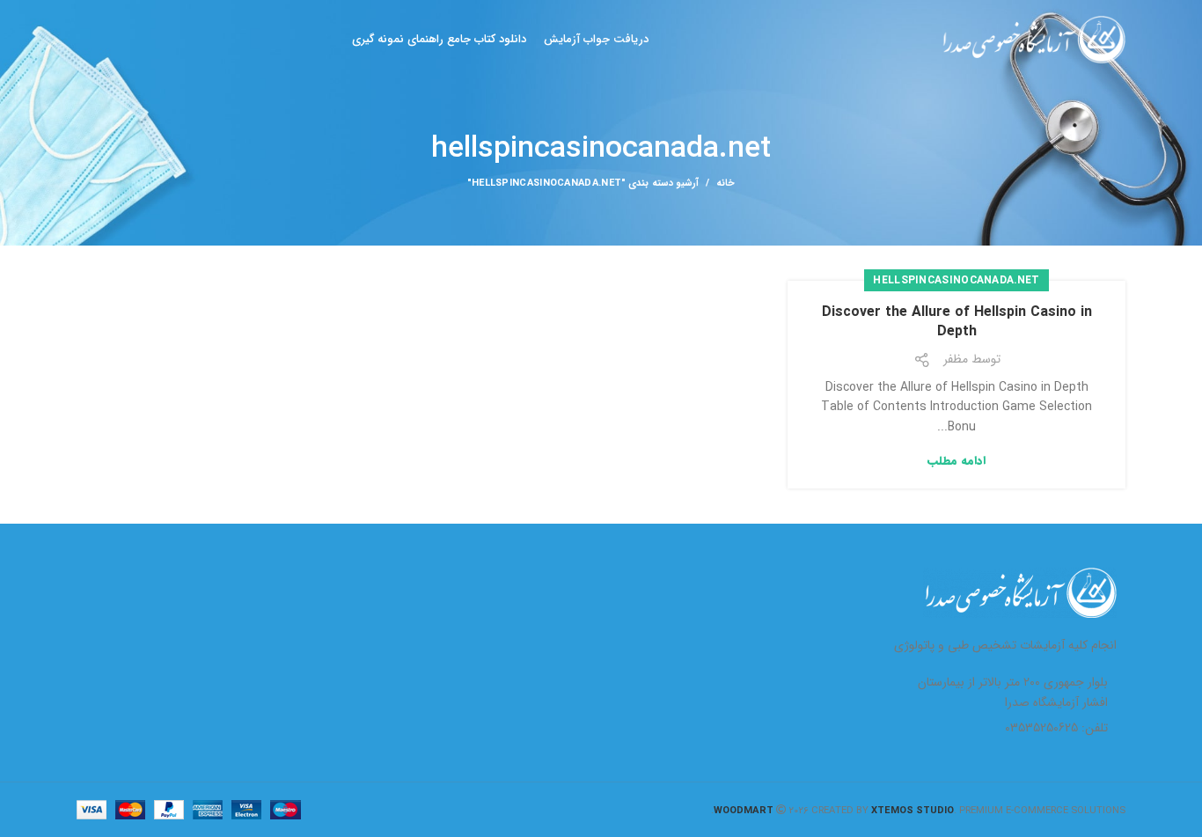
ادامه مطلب (956, 460)
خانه (725, 184)
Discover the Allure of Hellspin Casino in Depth (957, 321)
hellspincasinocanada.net (956, 280)
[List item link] (1005, 728)
